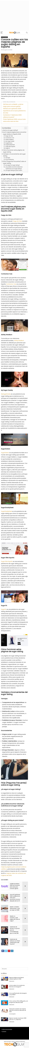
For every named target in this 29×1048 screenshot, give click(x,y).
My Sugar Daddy (10, 141)
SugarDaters (9, 143)
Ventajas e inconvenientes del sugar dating (14, 155)
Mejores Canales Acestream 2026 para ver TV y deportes (17, 1018)
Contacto (4, 1031)
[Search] (27, 33)
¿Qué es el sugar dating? (10, 130)
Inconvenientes (10, 159)
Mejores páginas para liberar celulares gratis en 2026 (16, 978)
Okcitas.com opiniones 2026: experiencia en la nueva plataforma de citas (14, 111)
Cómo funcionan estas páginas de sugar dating (13, 151)
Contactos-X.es (10, 137)
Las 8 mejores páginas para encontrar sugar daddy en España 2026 (14, 133)
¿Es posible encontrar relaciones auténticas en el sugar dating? (14, 167)
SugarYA (8, 148)
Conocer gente (4, 37)
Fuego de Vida (9, 136)
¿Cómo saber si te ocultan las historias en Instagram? (17, 986)
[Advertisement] (14, 15)
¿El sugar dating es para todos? (14, 170)
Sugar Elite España (10, 146)
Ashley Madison (10, 139)
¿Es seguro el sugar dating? (12, 165)
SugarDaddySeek (10, 144)
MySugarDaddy (6, 394)
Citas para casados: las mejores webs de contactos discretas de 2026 (17, 1010)
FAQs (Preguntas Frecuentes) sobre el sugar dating (14, 162)
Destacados (11, 981)
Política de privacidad (7, 1029)
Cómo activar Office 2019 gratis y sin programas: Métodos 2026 (18, 1001)
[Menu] (1, 33)
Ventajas (7, 157)
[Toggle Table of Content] (24, 128)
